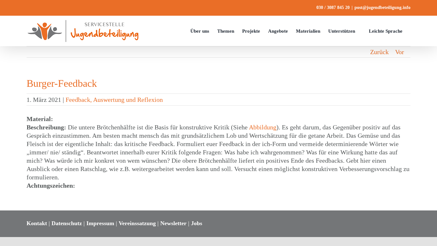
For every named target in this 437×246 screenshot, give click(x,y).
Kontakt (37, 223)
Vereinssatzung (137, 223)
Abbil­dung (262, 127)
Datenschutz (67, 223)
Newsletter (173, 223)
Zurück (379, 51)
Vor (399, 51)
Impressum (100, 223)
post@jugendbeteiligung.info (382, 7)
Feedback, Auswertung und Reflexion (114, 99)
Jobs (196, 223)
